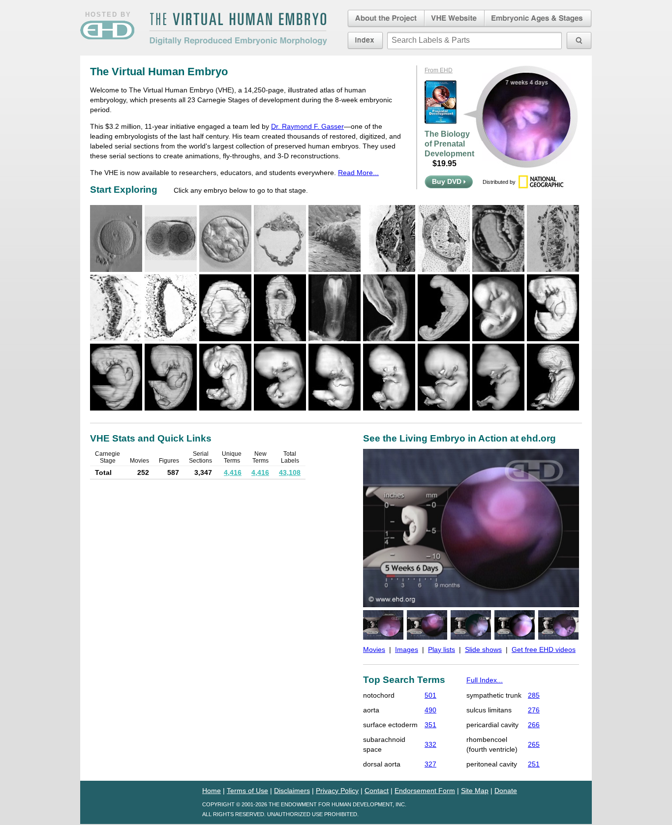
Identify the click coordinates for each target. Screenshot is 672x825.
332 (430, 744)
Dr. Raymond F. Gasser (307, 126)
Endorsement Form (425, 791)
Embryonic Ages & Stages (538, 19)
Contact (377, 791)
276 (534, 710)
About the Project (385, 19)
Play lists (441, 649)
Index (365, 40)
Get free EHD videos (544, 649)
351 (430, 725)
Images (406, 649)
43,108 (290, 472)
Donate (505, 791)
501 (430, 695)
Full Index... (484, 680)
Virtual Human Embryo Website (454, 19)
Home (211, 791)
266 (534, 725)
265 (534, 744)
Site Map (475, 791)
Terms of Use (247, 791)
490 (430, 710)
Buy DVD (447, 181)
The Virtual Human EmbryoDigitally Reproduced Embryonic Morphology (238, 29)
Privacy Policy (337, 791)
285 (534, 695)
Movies (374, 649)
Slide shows (483, 649)
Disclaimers (292, 791)
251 (534, 764)
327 (430, 764)
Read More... (358, 173)
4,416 (233, 472)
